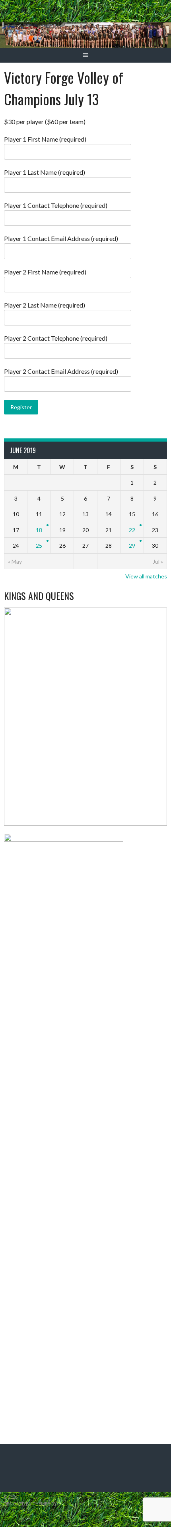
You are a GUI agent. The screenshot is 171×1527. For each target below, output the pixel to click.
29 (132, 545)
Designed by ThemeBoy (30, 1503)
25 (39, 545)
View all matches (146, 576)
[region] (85, 717)
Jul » (158, 561)
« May (15, 561)
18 (39, 530)
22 (132, 530)
